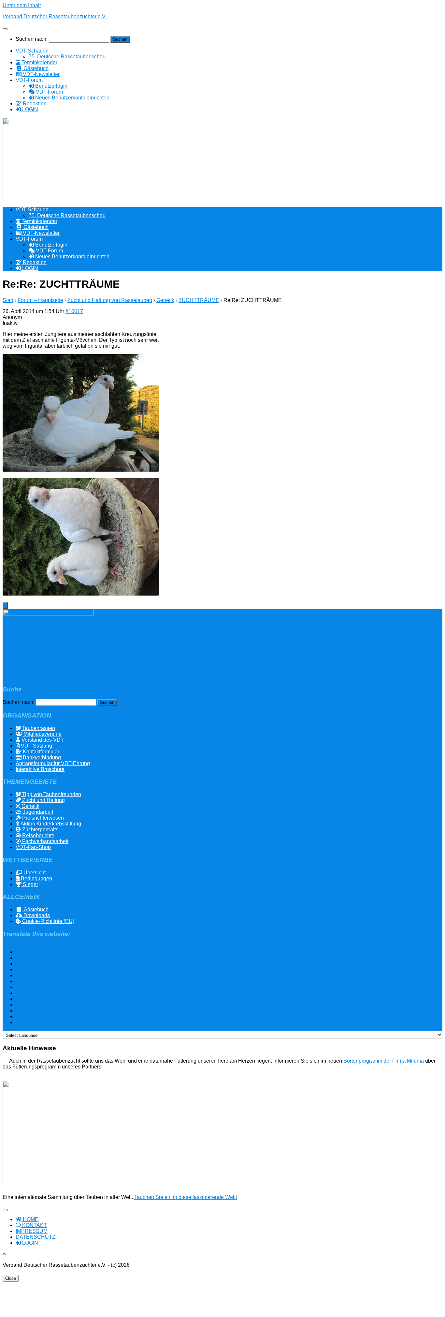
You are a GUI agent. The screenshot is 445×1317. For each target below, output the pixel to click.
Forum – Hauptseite (40, 300)
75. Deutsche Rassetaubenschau (67, 56)
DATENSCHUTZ (35, 1237)
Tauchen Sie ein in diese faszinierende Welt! (185, 1197)
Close (10, 1278)
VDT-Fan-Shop (33, 847)
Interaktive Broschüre (40, 769)
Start (8, 300)
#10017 (74, 311)
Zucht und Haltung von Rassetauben (109, 300)
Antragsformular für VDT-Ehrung (53, 763)
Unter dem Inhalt (22, 5)
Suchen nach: (32, 39)
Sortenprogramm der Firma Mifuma (383, 1061)
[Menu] (5, 29)
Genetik (165, 300)
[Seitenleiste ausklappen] (5, 605)
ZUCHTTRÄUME (199, 300)
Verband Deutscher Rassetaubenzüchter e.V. (55, 16)
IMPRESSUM (32, 1231)
